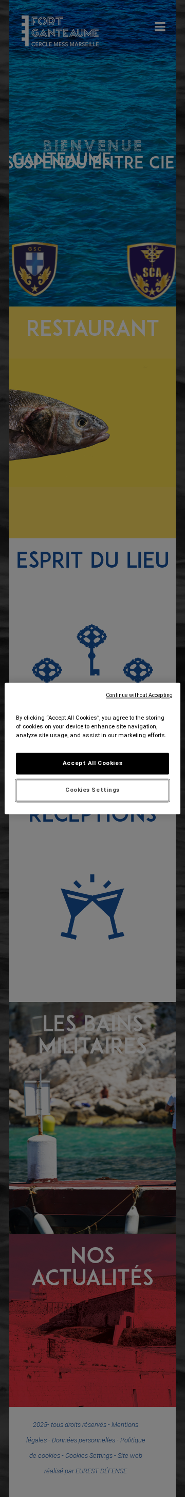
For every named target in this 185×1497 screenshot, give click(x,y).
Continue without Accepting (139, 695)
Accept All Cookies (92, 763)
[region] (92, 748)
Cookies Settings (92, 790)
